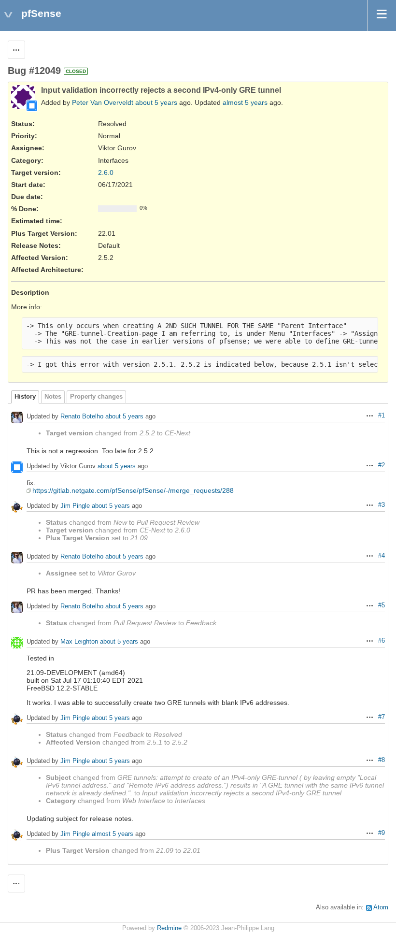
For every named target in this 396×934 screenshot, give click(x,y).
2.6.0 (105, 172)
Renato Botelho (81, 416)
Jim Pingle (75, 505)
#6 (381, 640)
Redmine (169, 928)
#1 (381, 415)
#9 (381, 833)
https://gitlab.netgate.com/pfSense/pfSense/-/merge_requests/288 (133, 490)
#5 (381, 605)
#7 (381, 717)
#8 (381, 760)
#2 (381, 465)
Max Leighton (79, 641)
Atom (380, 907)
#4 (381, 555)
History (25, 396)
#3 (381, 505)
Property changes (96, 396)
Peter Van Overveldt (102, 102)
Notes (52, 396)
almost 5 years (245, 102)
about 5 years (156, 102)
